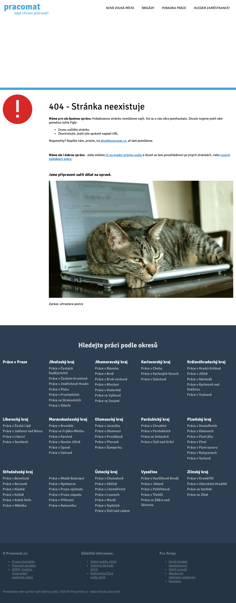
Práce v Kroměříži (200, 478)
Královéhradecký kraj (206, 361)
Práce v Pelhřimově (155, 489)
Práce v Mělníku (15, 505)
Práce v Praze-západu (65, 495)
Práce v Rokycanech (202, 453)
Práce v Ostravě (60, 453)
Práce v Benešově (16, 478)
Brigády (148, 8)
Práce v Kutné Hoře (17, 500)
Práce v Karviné (60, 437)
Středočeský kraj (18, 471)
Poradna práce (174, 8)
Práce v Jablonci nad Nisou (22, 431)
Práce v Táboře (60, 405)
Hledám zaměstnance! (212, 8)
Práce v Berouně (15, 484)
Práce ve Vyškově (108, 395)
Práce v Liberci (14, 437)
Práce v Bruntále (61, 426)
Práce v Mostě (105, 500)
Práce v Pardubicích (156, 431)
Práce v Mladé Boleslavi (66, 478)
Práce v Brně (104, 374)
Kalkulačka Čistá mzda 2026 (101, 575)
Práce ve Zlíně (197, 495)
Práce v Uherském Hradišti (207, 484)
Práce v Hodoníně (108, 390)
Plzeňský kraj (199, 419)
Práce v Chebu (151, 368)
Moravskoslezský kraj (68, 419)
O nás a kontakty (23, 562)
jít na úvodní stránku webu (124, 155)
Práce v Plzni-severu (202, 447)
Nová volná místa (120, 8)
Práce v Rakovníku (62, 505)
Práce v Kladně (14, 489)
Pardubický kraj (155, 419)
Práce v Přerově (107, 442)
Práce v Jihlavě (152, 484)
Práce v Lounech (107, 495)
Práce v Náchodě (199, 379)
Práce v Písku (59, 389)
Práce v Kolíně (13, 495)
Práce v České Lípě (17, 426)
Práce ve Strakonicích (65, 400)
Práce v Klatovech (200, 431)
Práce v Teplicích (107, 505)
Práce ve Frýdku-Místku (66, 431)
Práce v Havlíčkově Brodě (160, 478)
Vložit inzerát (178, 569)
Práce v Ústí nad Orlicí (157, 442)
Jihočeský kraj (61, 361)
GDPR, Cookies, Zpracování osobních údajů (22, 573)
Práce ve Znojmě (107, 401)
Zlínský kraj (197, 471)
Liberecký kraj (15, 419)
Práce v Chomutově (109, 478)
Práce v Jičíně (197, 374)
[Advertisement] (118, 53)
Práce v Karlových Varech (160, 374)
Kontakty (175, 581)
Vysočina (149, 471)
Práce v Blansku (107, 368)
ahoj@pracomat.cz (113, 141)
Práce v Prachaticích (64, 395)
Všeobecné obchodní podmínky (182, 575)
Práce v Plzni (196, 442)
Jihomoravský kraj (111, 361)
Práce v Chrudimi (153, 426)
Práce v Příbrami (61, 500)
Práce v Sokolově (153, 379)
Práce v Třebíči (152, 495)
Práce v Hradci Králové (204, 368)
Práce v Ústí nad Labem (112, 511)
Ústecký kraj (106, 471)
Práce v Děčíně (106, 484)
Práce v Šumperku (108, 447)
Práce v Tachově (199, 458)
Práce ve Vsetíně (199, 489)
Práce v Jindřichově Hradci (68, 384)
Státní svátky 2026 (103, 562)
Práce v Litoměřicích (110, 489)
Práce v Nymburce (62, 484)
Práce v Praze (15, 361)
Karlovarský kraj (155, 361)
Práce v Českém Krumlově (68, 378)
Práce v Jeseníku (107, 426)
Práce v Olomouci (108, 431)
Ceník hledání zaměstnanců (178, 564)
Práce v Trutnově (199, 395)
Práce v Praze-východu (66, 489)
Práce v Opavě (59, 447)
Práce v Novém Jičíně (64, 442)
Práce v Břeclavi (107, 384)
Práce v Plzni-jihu (200, 437)
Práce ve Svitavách (155, 437)
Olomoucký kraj (109, 419)
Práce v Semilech (15, 442)
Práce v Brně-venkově (111, 379)
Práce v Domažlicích (202, 426)
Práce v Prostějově (109, 437)
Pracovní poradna (24, 566)
